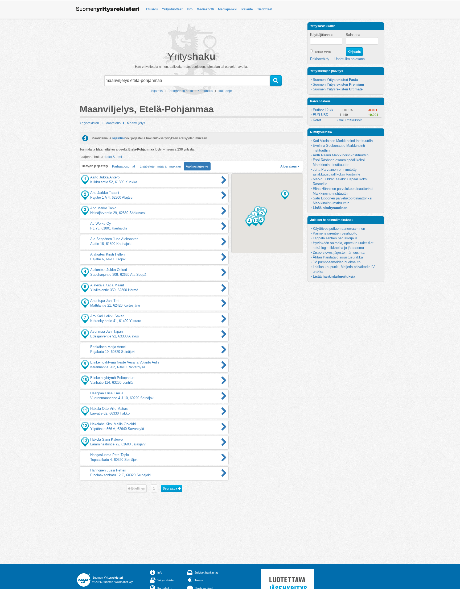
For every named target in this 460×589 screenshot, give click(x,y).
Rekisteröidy (319, 59)
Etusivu (152, 9)
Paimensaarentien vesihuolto (335, 233)
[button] (249, 222)
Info (189, 9)
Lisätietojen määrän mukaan (160, 166)
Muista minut (323, 51)
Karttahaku (205, 91)
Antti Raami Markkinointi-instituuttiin (340, 155)
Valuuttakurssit (350, 120)
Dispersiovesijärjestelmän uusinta (338, 252)
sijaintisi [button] (118, 138)
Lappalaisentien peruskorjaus (335, 238)
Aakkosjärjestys (197, 166)
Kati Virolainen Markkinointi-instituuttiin (343, 141)
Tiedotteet (264, 9)
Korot (317, 120)
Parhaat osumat (123, 166)
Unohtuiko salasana (349, 59)
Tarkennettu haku (180, 91)
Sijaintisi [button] (157, 91)
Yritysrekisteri (89, 123)
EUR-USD (320, 115)
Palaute (247, 9)
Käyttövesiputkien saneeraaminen (339, 229)
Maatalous (113, 123)
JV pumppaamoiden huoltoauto (336, 262)
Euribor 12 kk (323, 110)
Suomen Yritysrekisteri (335, 80)
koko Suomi (113, 157)
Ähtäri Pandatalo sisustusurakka (338, 257)
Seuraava (170, 488)
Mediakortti (205, 9)
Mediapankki (227, 9)
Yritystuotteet (172, 9)
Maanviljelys (136, 123)
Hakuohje (225, 91)
